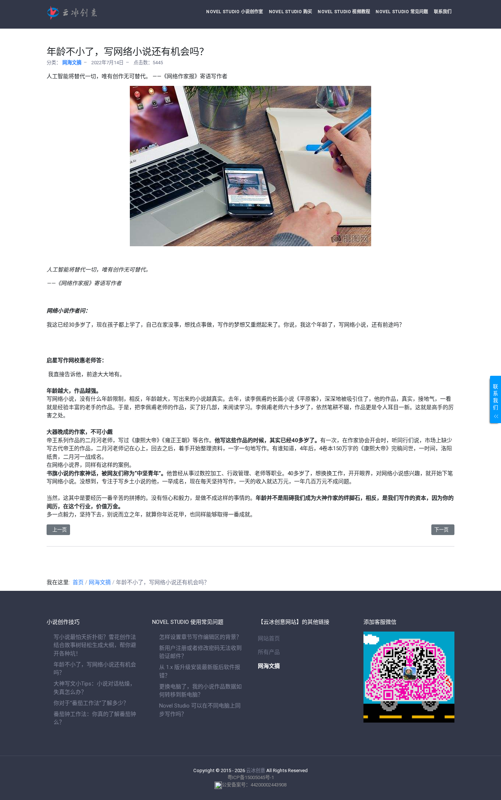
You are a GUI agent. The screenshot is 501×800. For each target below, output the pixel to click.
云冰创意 (255, 770)
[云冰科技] (92, 13)
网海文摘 (71, 62)
